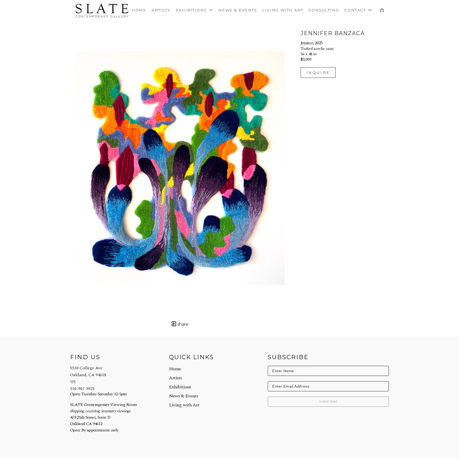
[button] (194, 10)
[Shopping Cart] (382, 10)
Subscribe (328, 401)
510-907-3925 (82, 389)
